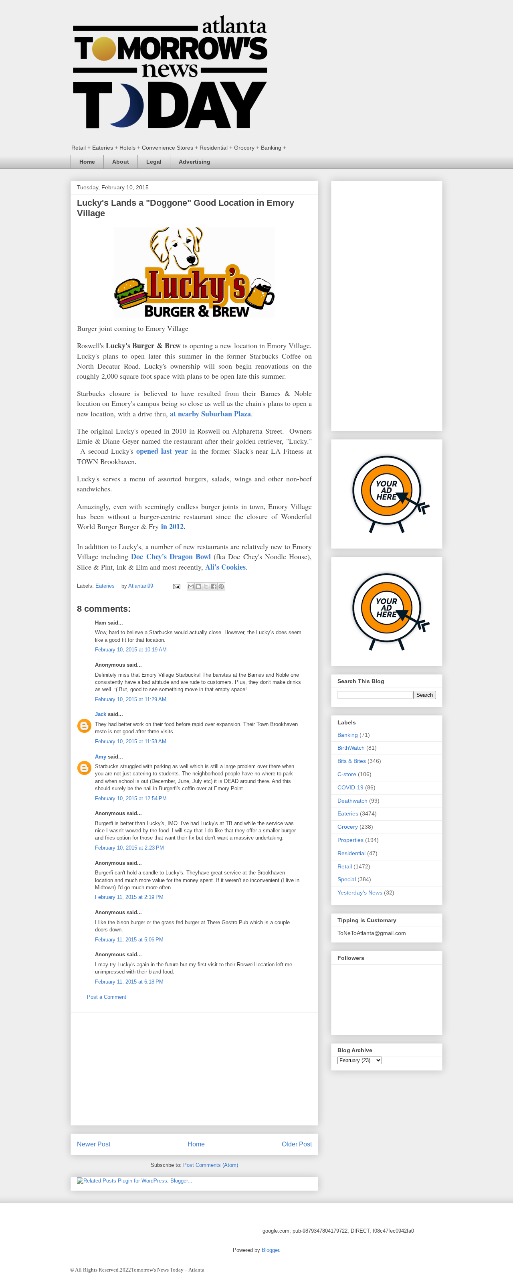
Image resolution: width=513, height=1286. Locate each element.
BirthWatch (351, 747)
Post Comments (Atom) (210, 1165)
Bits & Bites (351, 761)
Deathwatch (352, 800)
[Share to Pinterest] (221, 586)
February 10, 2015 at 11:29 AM (130, 699)
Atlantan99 (141, 586)
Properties (350, 840)
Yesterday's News (359, 892)
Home (87, 161)
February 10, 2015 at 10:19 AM (131, 650)
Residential (351, 853)
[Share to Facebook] (214, 586)
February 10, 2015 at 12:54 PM (131, 798)
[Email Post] (176, 586)
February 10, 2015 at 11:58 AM (130, 741)
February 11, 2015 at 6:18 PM (129, 982)
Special (346, 879)
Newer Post (93, 1144)
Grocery (347, 827)
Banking (347, 735)
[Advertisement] (194, 1069)
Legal (154, 161)
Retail (344, 866)
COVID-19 (350, 787)
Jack (100, 714)
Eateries (105, 586)
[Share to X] (206, 586)
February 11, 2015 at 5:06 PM (129, 940)
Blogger (270, 1250)
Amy (100, 757)
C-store (346, 774)
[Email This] (191, 586)
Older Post (297, 1144)
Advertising (194, 161)
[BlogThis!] (198, 586)
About (120, 161)
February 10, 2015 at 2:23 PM (129, 848)
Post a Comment (106, 997)
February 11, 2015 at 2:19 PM (129, 897)
